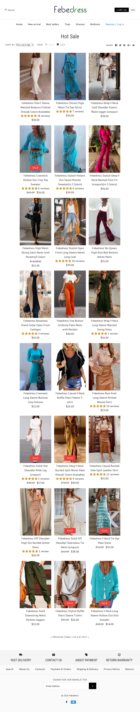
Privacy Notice (112, 669)
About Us (24, 669)
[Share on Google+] (129, 45)
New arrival (34, 24)
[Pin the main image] (124, 45)
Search (10, 669)
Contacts (40, 669)
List (62, 44)
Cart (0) (122, 9)
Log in (120, 24)
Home (19, 24)
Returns (129, 669)
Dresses (80, 24)
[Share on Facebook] (116, 45)
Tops (67, 24)
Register (110, 24)
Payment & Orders (61, 669)
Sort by (10, 44)
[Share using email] (133, 45)
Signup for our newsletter (70, 679)
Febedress (73, 695)
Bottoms (95, 24)
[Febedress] (70, 5)
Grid (52, 44)
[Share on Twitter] (120, 45)
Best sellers (52, 24)
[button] (29, 116)
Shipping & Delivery (87, 669)
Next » (85, 637)
